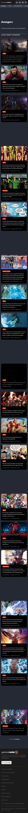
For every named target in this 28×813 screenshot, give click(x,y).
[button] (25, 2)
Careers (3, 786)
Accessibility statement (7, 782)
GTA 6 (10, 5)
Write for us (4, 800)
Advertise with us (5, 793)
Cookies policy (5, 779)
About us (3, 789)
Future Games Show (18, 5)
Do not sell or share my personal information (12, 803)
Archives (17, 739)
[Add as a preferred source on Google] (6, 762)
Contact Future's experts (8, 772)
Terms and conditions (7, 769)
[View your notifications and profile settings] (22, 2)
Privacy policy (4, 776)
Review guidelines (6, 796)
